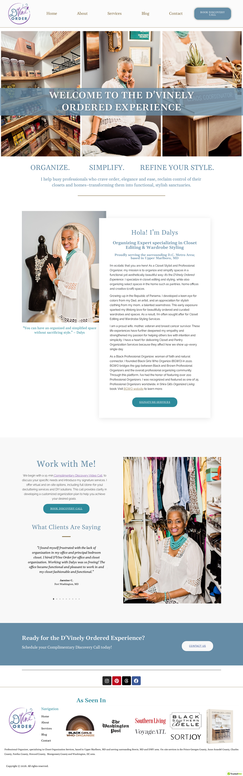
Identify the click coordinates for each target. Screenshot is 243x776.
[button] (25, 568)
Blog (145, 13)
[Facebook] (136, 680)
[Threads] (126, 680)
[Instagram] (106, 680)
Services (114, 13)
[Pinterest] (116, 680)
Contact (176, 13)
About (82, 13)
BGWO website (134, 388)
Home (51, 13)
